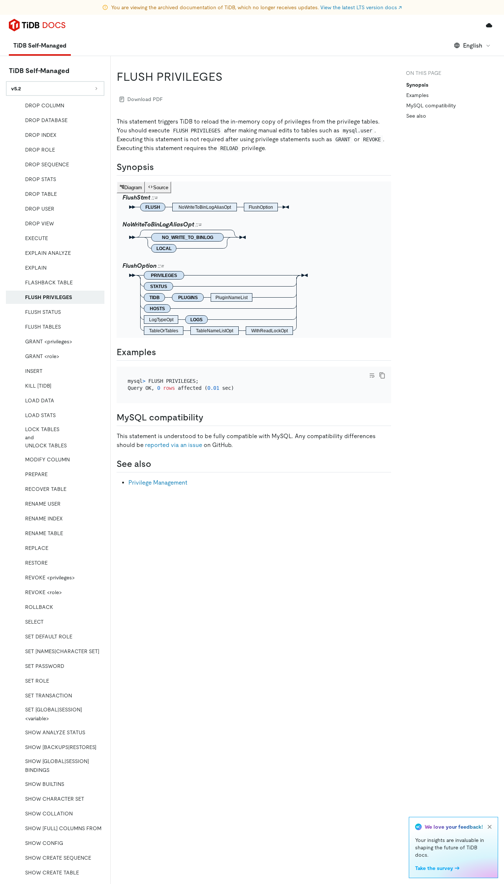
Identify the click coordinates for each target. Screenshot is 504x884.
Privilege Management (157, 482)
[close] (489, 827)
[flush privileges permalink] (228, 77)
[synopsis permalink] (159, 167)
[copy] (382, 375)
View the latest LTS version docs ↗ (361, 7)
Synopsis (417, 85)
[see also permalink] (157, 464)
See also (416, 116)
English (472, 45)
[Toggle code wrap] (372, 375)
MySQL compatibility (431, 105)
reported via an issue (173, 444)
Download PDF (145, 99)
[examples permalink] (162, 352)
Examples (417, 95)
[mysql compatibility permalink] (209, 417)
